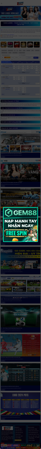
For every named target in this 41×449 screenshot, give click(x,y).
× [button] (36, 208)
